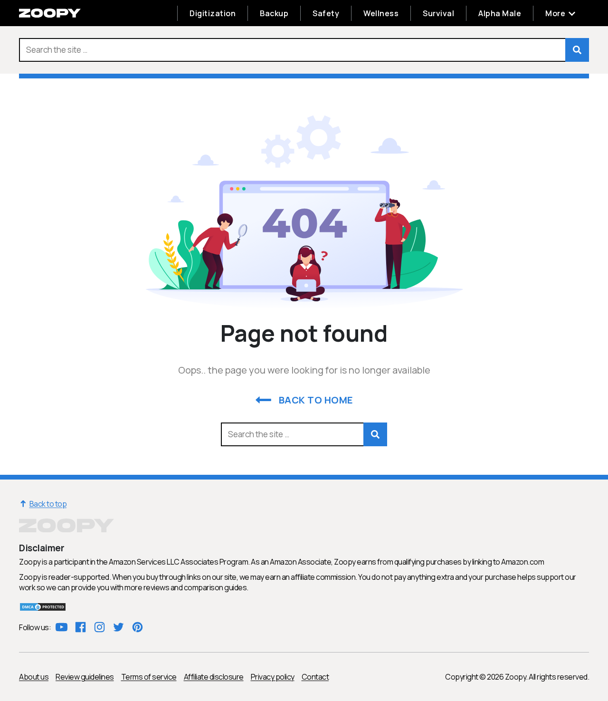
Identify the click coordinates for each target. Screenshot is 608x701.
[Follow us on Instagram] (99, 627)
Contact (315, 677)
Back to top (42, 504)
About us (33, 677)
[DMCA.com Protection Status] (42, 609)
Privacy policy (272, 677)
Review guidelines (85, 677)
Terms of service (149, 677)
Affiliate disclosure (214, 677)
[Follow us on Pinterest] (137, 627)
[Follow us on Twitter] (118, 627)
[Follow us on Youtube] (61, 627)
